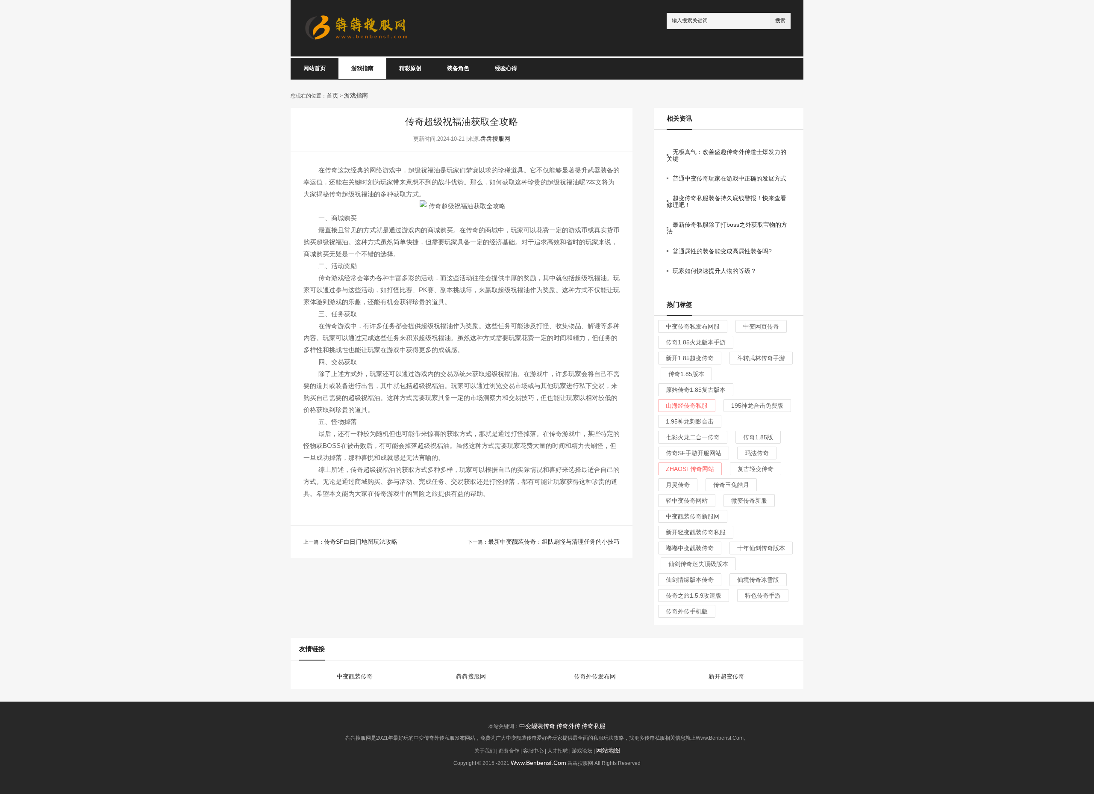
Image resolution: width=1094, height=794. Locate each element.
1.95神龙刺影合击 (690, 421)
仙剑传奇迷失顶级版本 (698, 563)
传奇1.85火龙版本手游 (696, 342)
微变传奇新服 (749, 500)
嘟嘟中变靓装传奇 (690, 548)
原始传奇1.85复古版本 (696, 389)
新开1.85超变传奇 (690, 358)
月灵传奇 (678, 484)
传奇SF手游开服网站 (693, 453)
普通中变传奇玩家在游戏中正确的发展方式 (729, 178)
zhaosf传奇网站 (690, 468)
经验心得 (506, 68)
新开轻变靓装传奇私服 (696, 532)
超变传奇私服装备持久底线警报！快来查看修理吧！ (726, 201)
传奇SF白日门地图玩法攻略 (360, 541)
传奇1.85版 (758, 437)
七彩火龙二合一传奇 (693, 437)
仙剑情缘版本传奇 (690, 579)
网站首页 (314, 68)
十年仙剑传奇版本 (761, 548)
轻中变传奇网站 (687, 500)
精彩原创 (410, 68)
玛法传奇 (757, 453)
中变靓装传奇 (355, 676)
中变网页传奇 (761, 326)
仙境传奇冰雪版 (758, 579)
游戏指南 (362, 68)
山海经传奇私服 (687, 405)
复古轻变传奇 (755, 468)
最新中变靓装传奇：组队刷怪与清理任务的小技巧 (554, 541)
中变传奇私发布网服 (693, 326)
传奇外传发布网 (595, 676)
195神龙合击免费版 (757, 405)
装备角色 (458, 68)
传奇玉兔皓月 (731, 484)
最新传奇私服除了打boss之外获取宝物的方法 (727, 228)
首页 (332, 95)
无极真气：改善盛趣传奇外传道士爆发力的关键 (726, 155)
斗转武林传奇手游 (761, 358)
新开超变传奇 (726, 676)
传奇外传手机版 (687, 611)
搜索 (780, 21)
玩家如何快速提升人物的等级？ (714, 270)
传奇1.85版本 (686, 373)
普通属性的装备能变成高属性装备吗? (722, 251)
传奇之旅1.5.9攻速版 (693, 595)
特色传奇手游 (763, 595)
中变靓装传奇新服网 (693, 516)
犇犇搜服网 (495, 138)
